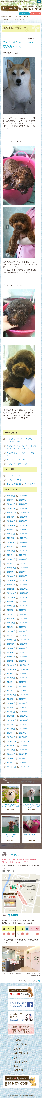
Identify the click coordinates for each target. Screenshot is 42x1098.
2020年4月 (11, 657)
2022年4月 (11, 606)
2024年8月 (11, 546)
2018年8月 (11, 699)
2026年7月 (23, 496)
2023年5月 (23, 576)
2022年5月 (23, 602)
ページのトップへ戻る (28, 981)
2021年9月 (24, 618)
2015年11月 (24, 767)
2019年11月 (24, 665)
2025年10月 (11, 517)
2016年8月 (11, 750)
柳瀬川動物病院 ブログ (22, 782)
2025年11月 (24, 513)
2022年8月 (11, 597)
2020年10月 (11, 644)
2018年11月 (24, 690)
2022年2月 (11, 610)
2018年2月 (11, 712)
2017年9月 (24, 720)
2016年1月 (23, 762)
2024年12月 (11, 538)
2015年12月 (11, 767)
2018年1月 (23, 712)
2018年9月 (24, 695)
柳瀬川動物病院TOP (7, 16)
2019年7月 (23, 674)
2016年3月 (23, 758)
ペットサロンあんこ (21, 1064)
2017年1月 (23, 737)
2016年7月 (23, 750)
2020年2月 (11, 661)
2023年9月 (24, 568)
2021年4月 (11, 631)
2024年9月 (24, 542)
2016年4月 (11, 758)
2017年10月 (11, 720)
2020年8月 (11, 648)
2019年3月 (23, 682)
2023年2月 (11, 585)
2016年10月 (11, 746)
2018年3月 (23, 707)
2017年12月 (11, 716)
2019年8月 (11, 674)
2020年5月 (23, 652)
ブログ (17, 1057)
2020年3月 (23, 657)
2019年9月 (24, 669)
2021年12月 (11, 614)
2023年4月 (11, 580)
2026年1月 (23, 508)
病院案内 (18, 1048)
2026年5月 (23, 500)
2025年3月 (23, 530)
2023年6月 (11, 576)
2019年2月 (11, 686)
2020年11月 (24, 640)
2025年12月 (11, 513)
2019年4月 (11, 682)
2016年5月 (23, 754)
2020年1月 (23, 661)
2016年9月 (24, 746)
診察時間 (33, 14)
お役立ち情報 (21, 1053)
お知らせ (18, 1070)
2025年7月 (23, 521)
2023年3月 (23, 580)
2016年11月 (24, 741)
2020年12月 (11, 640)
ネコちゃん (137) (13, 475)
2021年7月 (23, 623)
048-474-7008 (8, 871)
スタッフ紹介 (21, 1044)
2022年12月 (11, 589)
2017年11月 (24, 716)
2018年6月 (11, 703)
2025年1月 (23, 534)
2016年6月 (11, 754)
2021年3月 (23, 631)
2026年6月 (11, 500)
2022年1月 (23, 610)
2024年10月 (11, 542)
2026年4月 (11, 504)
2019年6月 (11, 678)
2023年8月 (11, 572)
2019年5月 (23, 678)
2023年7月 (23, 572)
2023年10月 (11, 568)
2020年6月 (11, 652)
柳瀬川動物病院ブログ (26, 16)
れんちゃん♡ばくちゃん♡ (17, 459)
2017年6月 (11, 729)
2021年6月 (11, 627)
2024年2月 (11, 559)
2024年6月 (11, 551)
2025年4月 (11, 530)
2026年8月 (11, 496)
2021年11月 (24, 614)
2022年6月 (11, 602)
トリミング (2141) (14, 484)
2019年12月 (11, 665)
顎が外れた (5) (30, 484)
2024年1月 (23, 559)
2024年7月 (23, 546)
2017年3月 (23, 733)
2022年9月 (24, 593)
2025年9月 (24, 517)
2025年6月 (11, 525)
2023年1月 (23, 585)
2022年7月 (23, 597)
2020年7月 (23, 648)
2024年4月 (11, 555)
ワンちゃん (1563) (14, 480)
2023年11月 (24, 563)
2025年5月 (23, 525)
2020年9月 (24, 644)
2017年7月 (23, 724)
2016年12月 (11, 741)
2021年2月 (11, 635)
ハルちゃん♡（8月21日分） (18, 464)
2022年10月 (11, 593)
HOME (17, 1039)
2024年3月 (23, 555)
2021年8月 (11, 623)
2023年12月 (11, 563)
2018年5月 (23, 703)
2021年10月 (11, 618)
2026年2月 (11, 508)
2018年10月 (11, 695)
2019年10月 (11, 669)
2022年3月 (23, 606)
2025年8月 (11, 521)
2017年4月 (11, 733)
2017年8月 (11, 724)
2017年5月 (23, 729)
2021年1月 (23, 635)
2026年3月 (23, 504)
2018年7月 (23, 699)
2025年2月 (11, 534)
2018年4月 (11, 707)
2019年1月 (23, 686)
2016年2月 (11, 762)
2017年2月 (11, 737)
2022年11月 (24, 589)
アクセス (22, 14)
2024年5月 (23, 551)
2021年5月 (23, 627)
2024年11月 (24, 538)
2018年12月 (11, 690)
